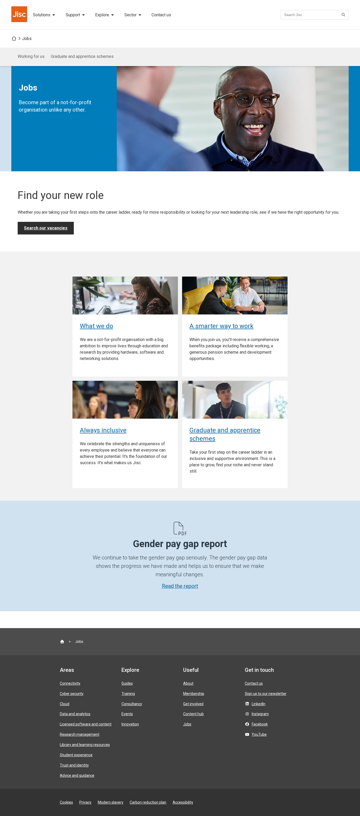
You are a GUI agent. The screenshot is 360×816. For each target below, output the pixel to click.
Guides (127, 683)
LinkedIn (258, 704)
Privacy (85, 802)
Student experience (76, 755)
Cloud (64, 704)
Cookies (66, 802)
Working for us (31, 56)
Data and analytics (75, 714)
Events (127, 714)
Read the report (180, 586)
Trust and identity (74, 765)
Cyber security (72, 694)
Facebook (260, 724)
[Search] (344, 14)
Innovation (130, 724)
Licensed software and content (85, 724)
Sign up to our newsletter (265, 694)
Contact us (161, 14)
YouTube (259, 734)
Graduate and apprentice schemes (82, 56)
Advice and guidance (77, 775)
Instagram (260, 714)
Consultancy (131, 704)
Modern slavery (110, 802)
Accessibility (183, 802)
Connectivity (70, 683)
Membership (193, 694)
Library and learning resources (85, 745)
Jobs (27, 38)
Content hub (193, 714)
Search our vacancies (45, 228)
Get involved (193, 704)
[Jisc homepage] (19, 14)
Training (128, 694)
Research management (79, 734)
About (188, 683)
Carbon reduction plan (148, 802)
